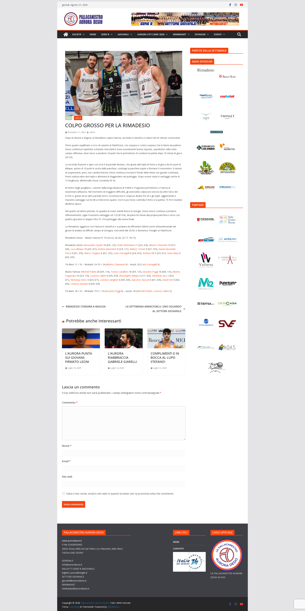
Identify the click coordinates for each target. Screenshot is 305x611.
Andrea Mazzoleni (107, 249)
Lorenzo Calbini (98, 275)
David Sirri (168, 279)
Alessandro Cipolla (93, 245)
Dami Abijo (173, 253)
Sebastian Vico (159, 275)
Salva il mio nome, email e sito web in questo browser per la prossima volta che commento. (120, 493)
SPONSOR (200, 34)
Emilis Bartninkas (126, 245)
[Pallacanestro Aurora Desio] (66, 34)
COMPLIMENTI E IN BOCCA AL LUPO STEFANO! (165, 357)
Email (66, 461)
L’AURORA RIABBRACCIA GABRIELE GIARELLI (122, 357)
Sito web (67, 476)
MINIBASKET (179, 34)
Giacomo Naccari (140, 279)
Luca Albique (77, 249)
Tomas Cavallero (119, 271)
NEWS (93, 34)
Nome (66, 446)
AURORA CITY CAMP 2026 (150, 34)
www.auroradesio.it (72, 540)
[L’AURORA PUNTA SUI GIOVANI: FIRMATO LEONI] (81, 330)
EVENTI (218, 34)
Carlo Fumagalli (121, 253)
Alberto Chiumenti (158, 245)
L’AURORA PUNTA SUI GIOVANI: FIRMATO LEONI (78, 357)
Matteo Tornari (137, 249)
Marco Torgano (92, 253)
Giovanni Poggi (150, 271)
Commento (70, 402)
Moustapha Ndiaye (129, 275)
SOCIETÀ (76, 34)
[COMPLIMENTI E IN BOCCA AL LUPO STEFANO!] (166, 330)
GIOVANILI (123, 34)
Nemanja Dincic (79, 279)
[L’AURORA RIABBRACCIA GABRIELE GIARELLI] (124, 330)
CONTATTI (178, 548)
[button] (83, 34)
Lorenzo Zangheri (109, 279)
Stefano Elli (148, 253)
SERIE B (105, 34)
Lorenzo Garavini (79, 283)
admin (92, 132)
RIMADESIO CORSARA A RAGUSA (86, 306)
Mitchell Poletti (88, 271)
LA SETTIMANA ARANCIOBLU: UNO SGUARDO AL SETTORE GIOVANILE (153, 309)
